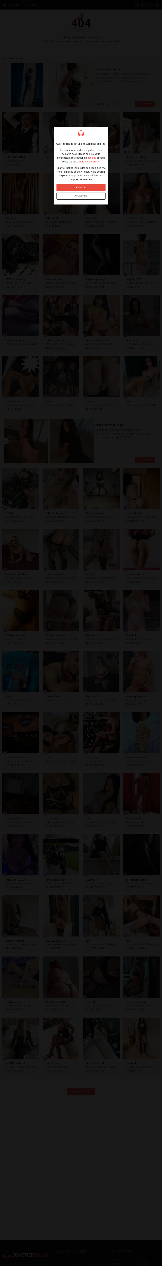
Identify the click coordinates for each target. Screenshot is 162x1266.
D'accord (81, 187)
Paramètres (81, 196)
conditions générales (88, 161)
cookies (91, 157)
